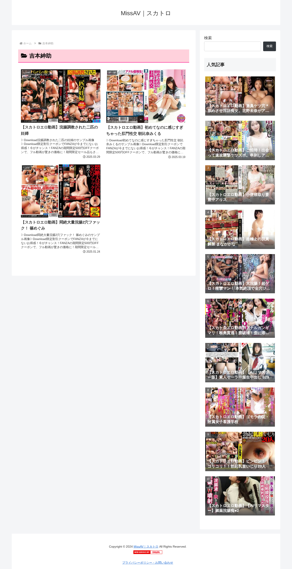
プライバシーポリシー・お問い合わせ (147, 562)
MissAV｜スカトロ (146, 546)
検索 (208, 38)
